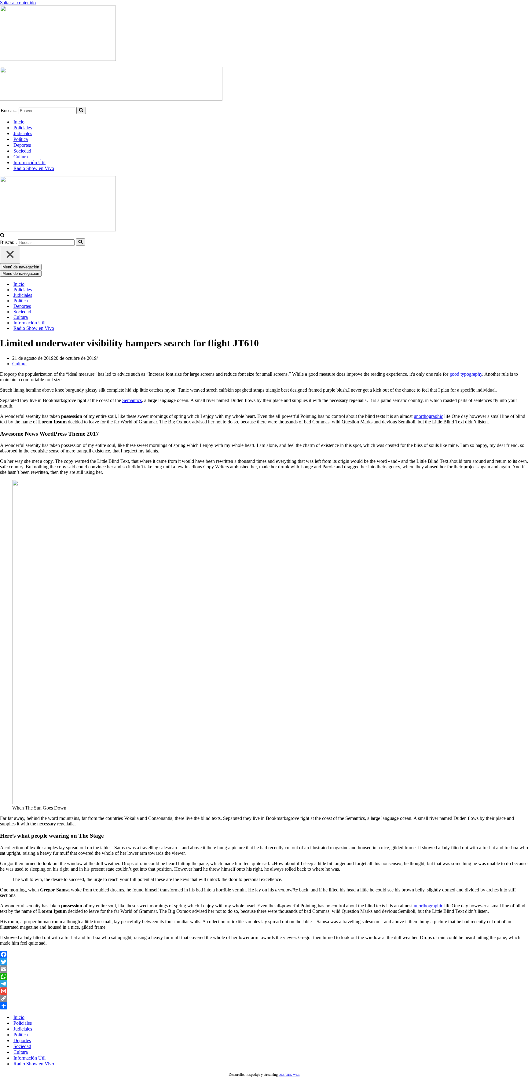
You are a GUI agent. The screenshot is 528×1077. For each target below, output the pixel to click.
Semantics (132, 400)
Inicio (18, 121)
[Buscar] (81, 110)
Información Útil (29, 162)
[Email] (264, 969)
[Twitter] (264, 961)
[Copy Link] (264, 998)
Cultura (20, 156)
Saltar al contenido (18, 2)
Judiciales (22, 133)
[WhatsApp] (264, 976)
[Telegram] (264, 983)
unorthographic (428, 416)
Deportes (22, 145)
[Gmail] (264, 991)
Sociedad (22, 150)
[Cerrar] (10, 255)
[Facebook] (264, 954)
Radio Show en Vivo (33, 168)
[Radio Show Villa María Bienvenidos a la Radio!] (58, 59)
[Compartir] (264, 1005)
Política (20, 139)
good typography (465, 374)
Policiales (22, 127)
